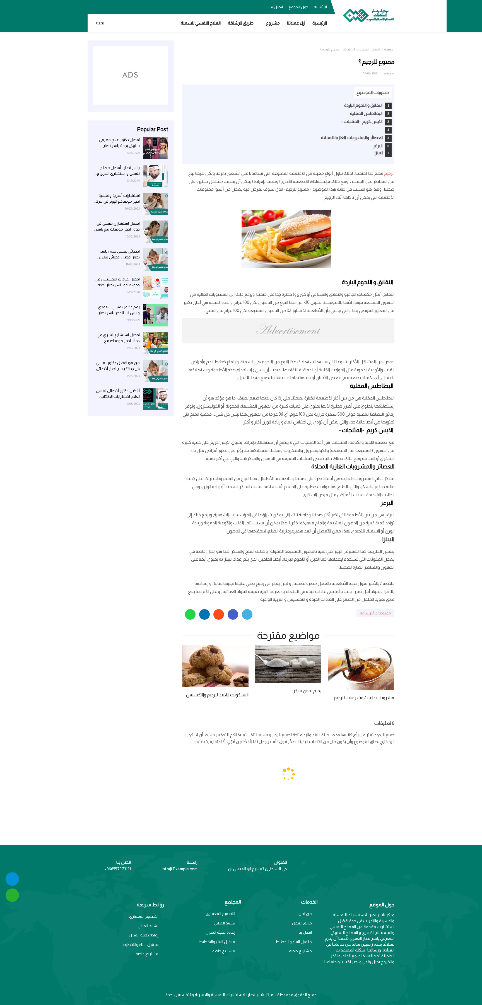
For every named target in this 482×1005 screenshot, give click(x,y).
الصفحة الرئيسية (383, 49)
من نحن (305, 913)
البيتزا (379, 152)
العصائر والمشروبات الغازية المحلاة (352, 137)
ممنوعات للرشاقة (355, 49)
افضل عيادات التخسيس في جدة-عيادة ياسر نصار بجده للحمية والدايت (117, 282)
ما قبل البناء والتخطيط (294, 941)
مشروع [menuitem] (273, 23)
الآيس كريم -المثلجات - (362, 121)
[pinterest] (92, 6)
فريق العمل (302, 923)
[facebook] (125, 6)
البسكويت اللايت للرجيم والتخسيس (217, 694)
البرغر (378, 145)
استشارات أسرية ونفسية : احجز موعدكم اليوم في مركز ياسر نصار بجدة (117, 198)
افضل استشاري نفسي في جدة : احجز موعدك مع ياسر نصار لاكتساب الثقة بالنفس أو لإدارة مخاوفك (117, 226)
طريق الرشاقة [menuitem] (241, 23)
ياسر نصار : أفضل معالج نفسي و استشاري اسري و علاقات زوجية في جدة (118, 170)
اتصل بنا (276, 7)
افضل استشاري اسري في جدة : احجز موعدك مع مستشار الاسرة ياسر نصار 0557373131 (118, 338)
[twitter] (114, 6)
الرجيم (388, 173)
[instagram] (103, 6)
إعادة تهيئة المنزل (220, 932)
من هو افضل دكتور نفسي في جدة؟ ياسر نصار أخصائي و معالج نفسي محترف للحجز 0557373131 (116, 366)
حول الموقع (298, 7)
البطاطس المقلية (366, 113)
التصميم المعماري (220, 913)
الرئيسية (320, 7)
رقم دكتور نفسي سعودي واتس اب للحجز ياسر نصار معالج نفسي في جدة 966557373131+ (119, 310)
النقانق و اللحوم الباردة (363, 105)
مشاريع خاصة (300, 951)
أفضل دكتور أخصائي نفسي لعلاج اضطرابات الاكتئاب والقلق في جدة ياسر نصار (118, 393)
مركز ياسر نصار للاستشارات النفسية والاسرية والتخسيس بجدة (219, 994)
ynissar (389, 73)
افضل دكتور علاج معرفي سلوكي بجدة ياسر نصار (119, 142)
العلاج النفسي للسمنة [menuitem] (201, 23)
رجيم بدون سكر (307, 690)
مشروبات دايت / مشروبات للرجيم (364, 697)
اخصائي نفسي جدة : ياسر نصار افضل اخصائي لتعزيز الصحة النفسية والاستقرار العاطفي (119, 254)
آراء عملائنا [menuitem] (296, 23)
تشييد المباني (224, 923)
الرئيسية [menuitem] (319, 23)
